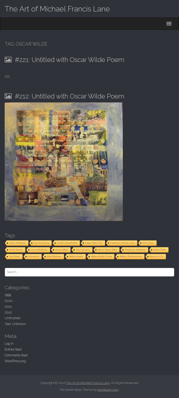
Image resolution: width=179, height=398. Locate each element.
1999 (8, 295)
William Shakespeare (131, 256)
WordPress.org (15, 361)
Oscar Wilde (61, 249)
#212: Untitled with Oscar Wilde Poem (69, 96)
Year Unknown (15, 324)
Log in (9, 343)
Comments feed (16, 355)
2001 (8, 306)
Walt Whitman (54, 256)
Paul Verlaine (83, 249)
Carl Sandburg (41, 243)
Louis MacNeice (39, 249)
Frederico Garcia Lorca (122, 243)
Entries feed (13, 349)
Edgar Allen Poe (94, 243)
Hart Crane (148, 243)
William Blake (76, 256)
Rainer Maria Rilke (107, 249)
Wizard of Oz (156, 256)
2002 (8, 312)
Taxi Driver (14, 256)
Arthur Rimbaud (17, 243)
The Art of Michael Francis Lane (57, 8)
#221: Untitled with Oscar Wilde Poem (69, 60)
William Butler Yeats (101, 256)
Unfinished (33, 256)
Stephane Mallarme (135, 249)
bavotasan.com (108, 389)
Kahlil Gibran (16, 249)
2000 (9, 301)
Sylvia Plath (159, 249)
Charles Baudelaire (67, 243)
